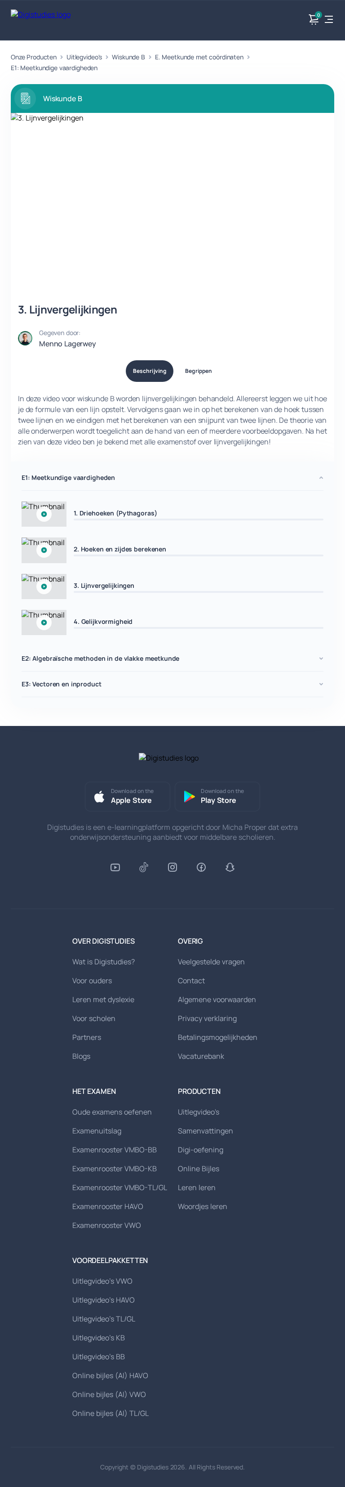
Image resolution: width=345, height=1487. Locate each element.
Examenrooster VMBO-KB (114, 1168)
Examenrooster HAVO (107, 1206)
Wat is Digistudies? (103, 962)
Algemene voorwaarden (217, 999)
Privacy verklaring (207, 1018)
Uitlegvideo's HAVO (103, 1300)
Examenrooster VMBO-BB (114, 1150)
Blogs (81, 1056)
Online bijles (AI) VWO (109, 1394)
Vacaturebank (201, 1056)
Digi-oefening (200, 1150)
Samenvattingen (205, 1131)
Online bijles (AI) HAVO (110, 1375)
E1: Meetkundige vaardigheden (54, 67)
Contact (191, 980)
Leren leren (197, 1187)
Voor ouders (92, 980)
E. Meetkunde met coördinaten (199, 57)
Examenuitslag (96, 1131)
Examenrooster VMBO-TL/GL (119, 1187)
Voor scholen (93, 1018)
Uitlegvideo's (84, 57)
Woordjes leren (202, 1206)
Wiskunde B (128, 57)
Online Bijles (198, 1168)
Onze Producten (34, 57)
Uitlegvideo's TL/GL (103, 1319)
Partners (86, 1037)
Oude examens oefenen (112, 1112)
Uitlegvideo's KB (98, 1338)
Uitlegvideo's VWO (102, 1281)
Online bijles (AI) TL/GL (110, 1413)
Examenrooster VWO (106, 1225)
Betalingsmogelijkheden (217, 1037)
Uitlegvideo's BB (98, 1357)
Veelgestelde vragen (211, 962)
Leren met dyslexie (103, 999)
